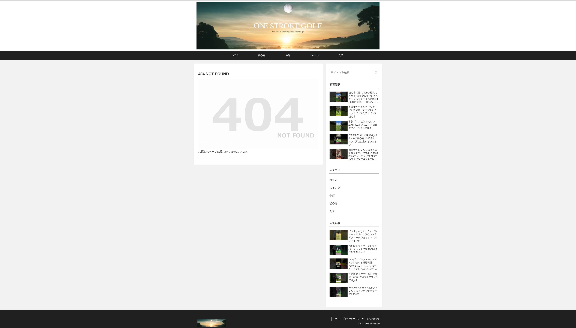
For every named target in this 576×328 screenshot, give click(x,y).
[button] (376, 72)
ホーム (336, 318)
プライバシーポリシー (353, 318)
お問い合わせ (373, 318)
